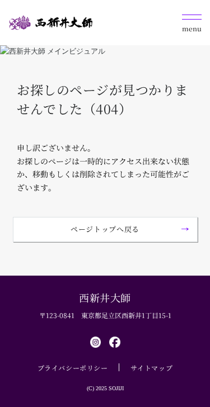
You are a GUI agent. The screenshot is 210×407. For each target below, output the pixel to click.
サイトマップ (151, 367)
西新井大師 (105, 297)
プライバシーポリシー (73, 367)
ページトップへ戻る (105, 229)
